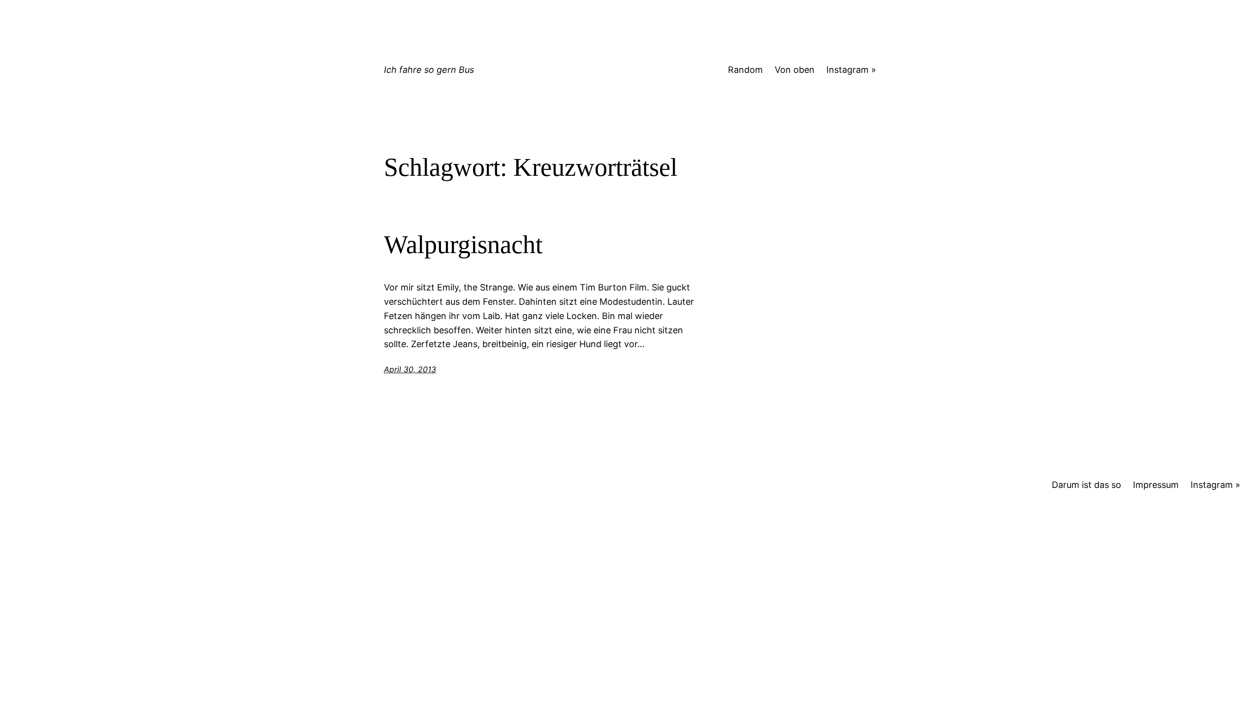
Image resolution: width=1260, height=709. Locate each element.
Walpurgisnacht (463, 244)
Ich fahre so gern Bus (429, 69)
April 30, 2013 (410, 369)
